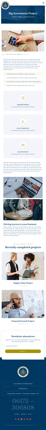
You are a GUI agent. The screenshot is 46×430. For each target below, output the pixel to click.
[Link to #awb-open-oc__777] (43, 2)
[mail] (27, 419)
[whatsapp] (24, 419)
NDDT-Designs (38, 425)
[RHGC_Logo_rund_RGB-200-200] (23, 366)
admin (4, 54)
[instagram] (18, 419)
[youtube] (21, 419)
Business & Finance (25, 54)
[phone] (30, 419)
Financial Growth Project (23, 321)
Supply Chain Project (23, 283)
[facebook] (16, 419)
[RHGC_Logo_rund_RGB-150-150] (5, 1)
